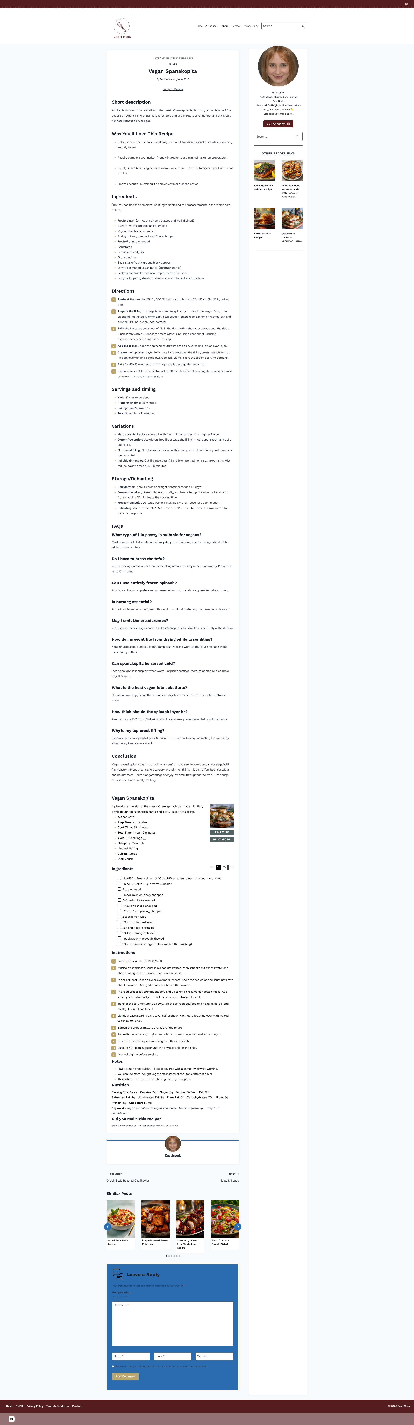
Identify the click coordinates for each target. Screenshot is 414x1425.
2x (224, 867)
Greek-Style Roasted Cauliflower (128, 1177)
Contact (235, 25)
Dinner (173, 64)
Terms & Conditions (57, 1406)
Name (119, 1356)
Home (199, 25)
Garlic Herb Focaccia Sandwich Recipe (292, 237)
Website (202, 1356)
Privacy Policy (250, 25)
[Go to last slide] (107, 1226)
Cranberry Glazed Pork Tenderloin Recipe (187, 1244)
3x (231, 867)
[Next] (237, 1226)
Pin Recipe (222, 832)
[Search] (297, 136)
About (225, 25)
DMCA (19, 1406)
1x (218, 867)
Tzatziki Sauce (230, 1177)
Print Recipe (221, 839)
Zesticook (165, 79)
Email (160, 1356)
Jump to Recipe (173, 89)
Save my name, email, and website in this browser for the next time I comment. (162, 1366)
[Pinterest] (406, 4)
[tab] (166, 1256)
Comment (121, 1305)
